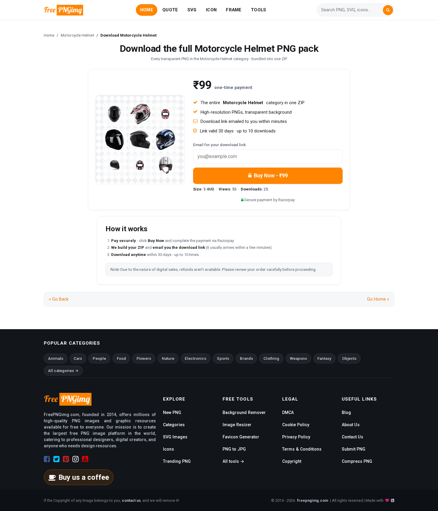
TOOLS (258, 9)
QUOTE (170, 9)
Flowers (143, 358)
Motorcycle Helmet (77, 35)
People (99, 358)
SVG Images (175, 437)
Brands (246, 358)
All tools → (233, 461)
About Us (351, 425)
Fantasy (324, 358)
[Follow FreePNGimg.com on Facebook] (47, 459)
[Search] (388, 10)
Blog (346, 412)
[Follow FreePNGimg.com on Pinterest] (66, 459)
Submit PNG (353, 449)
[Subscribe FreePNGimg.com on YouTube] (85, 459)
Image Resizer (237, 425)
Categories (174, 425)
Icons (168, 449)
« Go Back (59, 299)
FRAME (233, 9)
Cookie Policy (295, 425)
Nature (168, 358)
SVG (192, 9)
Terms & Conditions (301, 449)
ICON (211, 9)
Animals (55, 358)
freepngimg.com (312, 500)
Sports (223, 358)
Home (49, 35)
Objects (349, 358)
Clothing (271, 358)
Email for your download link (219, 144)
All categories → (63, 370)
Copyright (291, 461)
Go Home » (378, 299)
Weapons (298, 358)
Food (121, 358)
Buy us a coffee (83, 477)
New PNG (172, 412)
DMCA (288, 412)
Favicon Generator (241, 437)
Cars (78, 358)
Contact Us (352, 437)
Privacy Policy (296, 437)
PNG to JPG (234, 449)
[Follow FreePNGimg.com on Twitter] (56, 459)
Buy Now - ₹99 (271, 176)
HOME (146, 9)
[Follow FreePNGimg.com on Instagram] (75, 459)
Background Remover (244, 412)
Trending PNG (177, 461)
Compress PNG (357, 461)
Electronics (195, 358)
